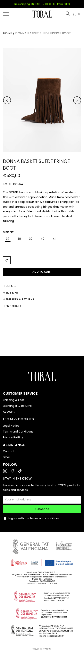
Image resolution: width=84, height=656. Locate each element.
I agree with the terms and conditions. (34, 518)
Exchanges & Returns (17, 406)
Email (6, 457)
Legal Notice (11, 426)
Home (7, 33)
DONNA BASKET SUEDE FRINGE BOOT (43, 33)
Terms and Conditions (18, 431)
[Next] (77, 100)
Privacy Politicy (13, 437)
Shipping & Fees (13, 400)
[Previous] (7, 100)
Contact (8, 451)
